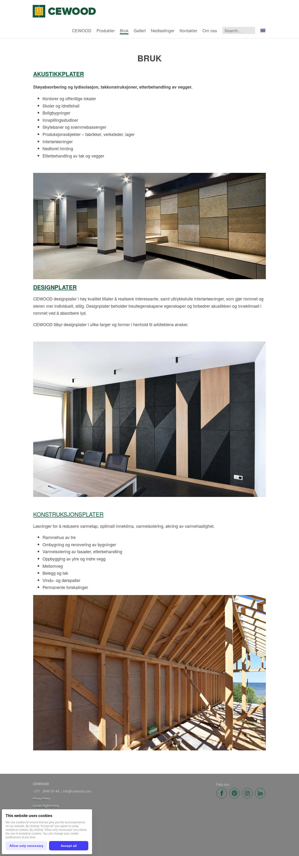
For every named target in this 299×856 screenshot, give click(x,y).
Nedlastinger (162, 30)
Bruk (124, 30)
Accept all (69, 846)
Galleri (140, 30)
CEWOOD (81, 30)
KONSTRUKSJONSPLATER (68, 514)
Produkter (105, 30)
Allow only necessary (26, 846)
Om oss (210, 30)
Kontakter (188, 30)
